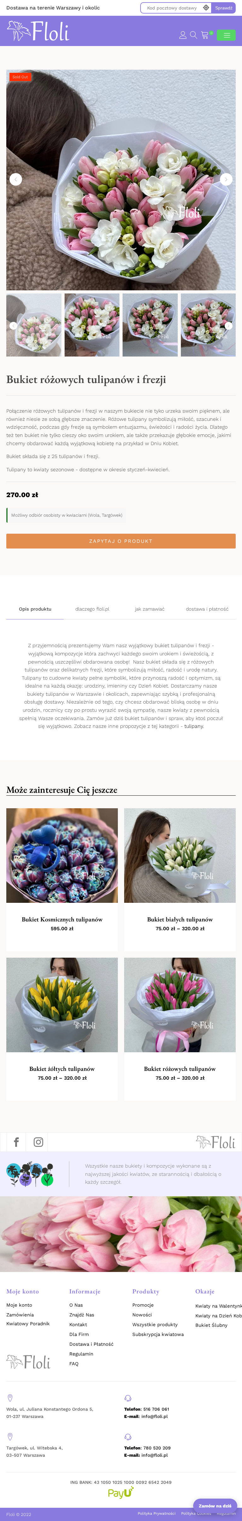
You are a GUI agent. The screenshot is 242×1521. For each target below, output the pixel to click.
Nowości (142, 1315)
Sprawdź (224, 7)
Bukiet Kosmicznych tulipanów (62, 919)
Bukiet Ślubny (211, 1325)
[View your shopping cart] (205, 36)
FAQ (73, 1364)
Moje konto (19, 1305)
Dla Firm (79, 1334)
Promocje (143, 1305)
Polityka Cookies (196, 1513)
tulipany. (194, 726)
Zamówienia (20, 1315)
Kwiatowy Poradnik (28, 1324)
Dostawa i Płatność (91, 1344)
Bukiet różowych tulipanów (180, 1069)
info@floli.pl (146, 1455)
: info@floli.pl (146, 1416)
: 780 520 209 (147, 1447)
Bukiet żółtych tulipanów (62, 1069)
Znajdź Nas (81, 1315)
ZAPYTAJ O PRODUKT (121, 541)
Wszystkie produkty (155, 1324)
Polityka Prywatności (157, 1513)
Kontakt (78, 1324)
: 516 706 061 (146, 1409)
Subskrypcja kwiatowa (158, 1334)
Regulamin (81, 1354)
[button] (15, 179)
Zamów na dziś (215, 1505)
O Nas (76, 1305)
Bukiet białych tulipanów (180, 919)
